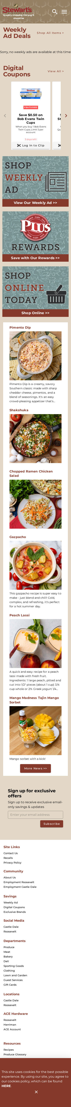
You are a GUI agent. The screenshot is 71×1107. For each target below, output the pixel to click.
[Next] (65, 115)
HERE (6, 1086)
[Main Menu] (64, 11)
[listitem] (11, 853)
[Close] (36, 1091)
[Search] (54, 11)
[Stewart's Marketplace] (18, 9)
